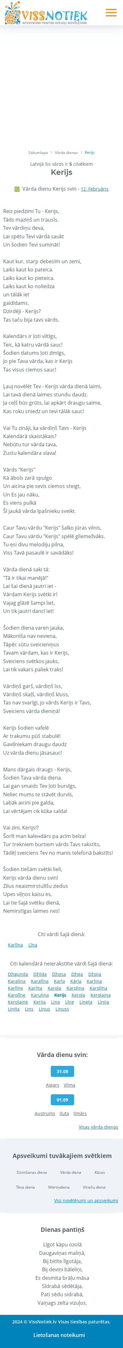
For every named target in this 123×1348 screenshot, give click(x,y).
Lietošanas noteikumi (59, 1335)
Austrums (45, 1113)
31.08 (62, 1071)
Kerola (78, 995)
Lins (29, 1009)
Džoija (94, 974)
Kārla (75, 981)
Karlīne (15, 988)
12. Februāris (94, 189)
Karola (54, 988)
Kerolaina (101, 995)
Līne (69, 1002)
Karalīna (40, 981)
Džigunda (18, 974)
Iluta (64, 1113)
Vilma (69, 1085)
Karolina (75, 988)
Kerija (39, 1002)
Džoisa (59, 974)
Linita (14, 1009)
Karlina (94, 981)
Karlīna (15, 945)
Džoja (77, 974)
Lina (55, 1002)
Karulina (40, 995)
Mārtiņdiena (59, 1187)
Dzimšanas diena (32, 1172)
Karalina (17, 981)
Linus (44, 1009)
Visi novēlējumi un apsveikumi (86, 1200)
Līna (32, 945)
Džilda (40, 974)
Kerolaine (18, 1002)
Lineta (85, 1002)
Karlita (35, 988)
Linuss (62, 1009)
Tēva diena (25, 1187)
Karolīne (17, 995)
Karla (59, 981)
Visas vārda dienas (98, 1127)
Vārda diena (70, 1172)
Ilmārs (80, 1113)
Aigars (52, 1085)
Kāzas (100, 1172)
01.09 (62, 1100)
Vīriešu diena (94, 1187)
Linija (103, 1002)
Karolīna (98, 988)
